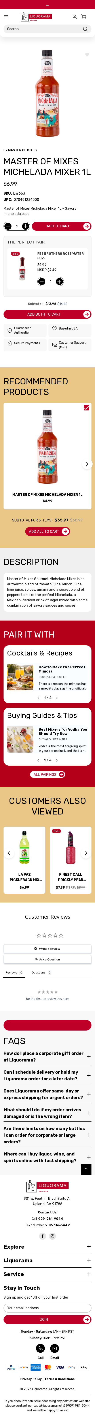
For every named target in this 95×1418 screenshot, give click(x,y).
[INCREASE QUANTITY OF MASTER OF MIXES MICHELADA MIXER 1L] (25, 226)
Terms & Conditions (59, 1379)
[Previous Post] (38, 698)
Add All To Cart (44, 531)
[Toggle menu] (6, 16)
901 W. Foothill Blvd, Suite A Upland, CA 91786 (47, 1201)
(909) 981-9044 (78, 1406)
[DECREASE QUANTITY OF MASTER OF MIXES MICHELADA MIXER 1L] (7, 226)
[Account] (74, 16)
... (47, 4)
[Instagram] (52, 1236)
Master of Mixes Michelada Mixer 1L (47, 494)
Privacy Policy (31, 1379)
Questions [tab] (39, 972)
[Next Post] (56, 698)
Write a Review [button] (49, 949)
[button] (87, 464)
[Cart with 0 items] (86, 16)
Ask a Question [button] (49, 959)
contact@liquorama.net (45, 1406)
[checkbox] (86, 407)
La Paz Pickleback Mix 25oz (24, 877)
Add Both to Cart (44, 314)
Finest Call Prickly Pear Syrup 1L (70, 877)
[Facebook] (42, 1236)
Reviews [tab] (11, 972)
